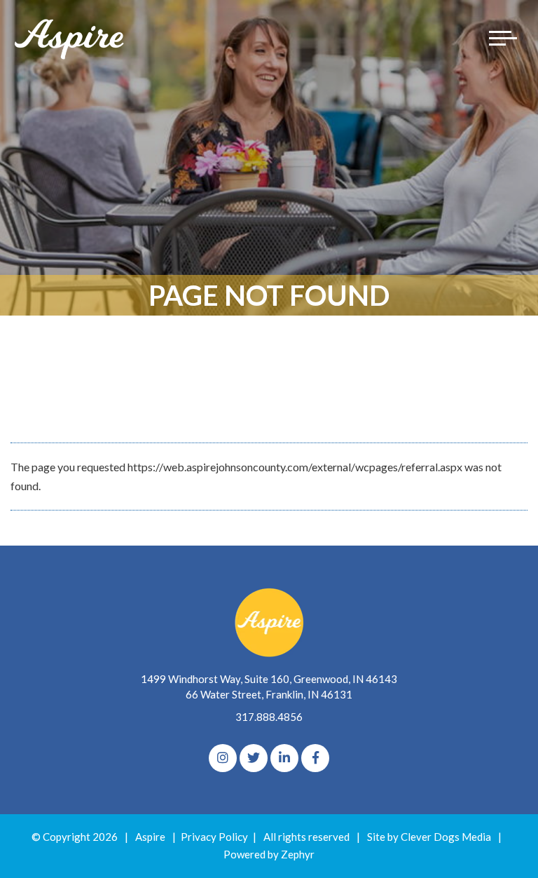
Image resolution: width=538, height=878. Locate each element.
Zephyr (298, 854)
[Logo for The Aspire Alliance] (70, 38)
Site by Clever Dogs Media (429, 836)
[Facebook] (315, 758)
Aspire (150, 836)
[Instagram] (223, 758)
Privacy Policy (214, 836)
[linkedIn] (284, 758)
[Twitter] (254, 758)
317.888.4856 (269, 716)
